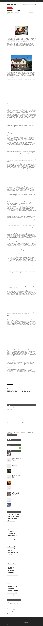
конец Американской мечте (12, 539)
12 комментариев (13, 390)
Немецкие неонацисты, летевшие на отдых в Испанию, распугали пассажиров (31, 7)
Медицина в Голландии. (12, 391)
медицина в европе (12, 13)
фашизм (9, 592)
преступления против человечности (11, 568)
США (18, 514)
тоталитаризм (16, 590)
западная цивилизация (11, 533)
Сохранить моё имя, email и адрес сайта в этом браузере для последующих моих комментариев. (20, 433)
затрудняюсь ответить (11, 608)
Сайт (8, 426)
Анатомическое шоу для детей (16, 498)
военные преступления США (12, 518)
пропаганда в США (11, 572)
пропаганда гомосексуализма (13, 574)
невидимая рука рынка (11, 556)
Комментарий (9, 409)
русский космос (10, 590)
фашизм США (14, 592)
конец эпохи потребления (12, 541)
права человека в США (11, 565)
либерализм (10, 550)
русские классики (11, 588)
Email (23, 422)
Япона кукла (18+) (14, 486)
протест (9, 576)
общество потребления (12, 558)
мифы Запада (10, 554)
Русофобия (14, 514)
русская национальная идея (12, 586)
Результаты (14, 611)
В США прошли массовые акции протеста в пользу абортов (15, 482)
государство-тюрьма (11, 522)
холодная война (10, 594)
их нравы (9, 537)
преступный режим (11, 570)
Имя (8, 422)
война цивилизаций (11, 520)
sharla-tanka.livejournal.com (11, 382)
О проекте (8, 0)
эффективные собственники (12, 596)
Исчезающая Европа (11, 386)
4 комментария (16, 12)
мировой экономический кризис (13, 552)
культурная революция (11, 546)
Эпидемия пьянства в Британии (30, 386)
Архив (8, 613)
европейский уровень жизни (12, 529)
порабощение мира (11, 563)
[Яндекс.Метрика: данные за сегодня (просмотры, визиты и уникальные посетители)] (25, 622)
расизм (9, 584)
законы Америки (10, 531)
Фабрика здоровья (26, 391)
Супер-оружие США (11, 516)
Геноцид (9, 514)
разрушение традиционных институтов (12, 582)
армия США (17, 516)
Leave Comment (17, 401)
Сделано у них (12, 4)
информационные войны (12, 535)
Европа (8, 12)
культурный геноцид (11, 548)
